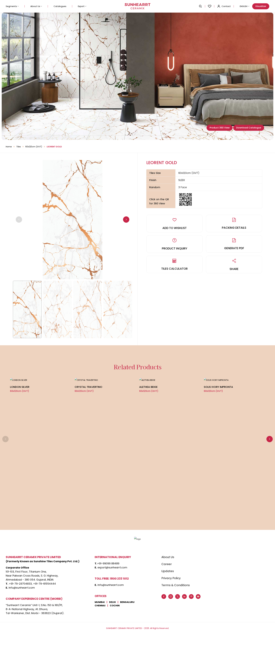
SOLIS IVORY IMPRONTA (218, 387)
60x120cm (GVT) (33, 146)
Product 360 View (220, 127)
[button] (126, 219)
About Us (35, 6)
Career (166, 564)
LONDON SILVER (19, 387)
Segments (11, 6)
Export (81, 6)
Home (9, 146)
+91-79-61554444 (44, 583)
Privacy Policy (171, 578)
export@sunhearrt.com (112, 567)
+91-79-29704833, (20, 583)
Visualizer (260, 6)
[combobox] (243, 6)
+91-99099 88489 (108, 563)
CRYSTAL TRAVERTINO (88, 387)
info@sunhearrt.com (22, 587)
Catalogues (60, 6)
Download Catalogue (248, 127)
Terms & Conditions (175, 585)
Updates (167, 571)
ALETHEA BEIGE (148, 387)
